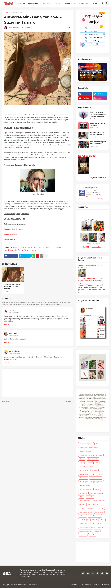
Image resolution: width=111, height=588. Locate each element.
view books (99, 198)
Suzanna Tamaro (24, 250)
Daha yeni (6, 401)
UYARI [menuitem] (94, 3)
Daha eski (68, 401)
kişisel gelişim (84, 520)
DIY (97, 444)
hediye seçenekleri (85, 512)
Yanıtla (6, 324)
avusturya (82, 466)
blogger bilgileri (84, 485)
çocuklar (92, 535)
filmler (81, 508)
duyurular (90, 497)
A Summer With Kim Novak (13, 229)
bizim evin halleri (95, 478)
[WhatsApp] (33, 256)
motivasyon (83, 523)
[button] (102, 3)
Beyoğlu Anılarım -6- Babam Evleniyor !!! (97, 133)
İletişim (96, 585)
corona (97, 489)
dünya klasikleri (84, 501)
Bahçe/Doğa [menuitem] (33, 3)
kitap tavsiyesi (39, 247)
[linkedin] (107, 573)
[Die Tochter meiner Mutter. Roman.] (83, 173)
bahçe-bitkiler (84, 470)
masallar (94, 520)
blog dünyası (83, 482)
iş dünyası (82, 516)
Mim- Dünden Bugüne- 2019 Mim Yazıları (98, 143)
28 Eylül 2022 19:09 (14, 353)
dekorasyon (83, 493)
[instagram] (93, 573)
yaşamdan (82, 535)
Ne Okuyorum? (87, 155)
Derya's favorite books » (98, 178)
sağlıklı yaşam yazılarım (87, 527)
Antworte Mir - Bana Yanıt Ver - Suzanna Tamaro (12, 287)
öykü (15, 250)
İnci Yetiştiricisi (9, 239)
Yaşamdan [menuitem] (46, 3)
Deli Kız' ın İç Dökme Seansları (89, 447)
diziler (81, 497)
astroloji (97, 463)
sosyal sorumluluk (85, 531)
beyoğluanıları (84, 474)
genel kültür (91, 508)
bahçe (91, 466)
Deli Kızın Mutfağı (85, 451)
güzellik (100, 508)
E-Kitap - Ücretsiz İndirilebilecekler (90, 455)
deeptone (13, 333)
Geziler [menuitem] (57, 3)
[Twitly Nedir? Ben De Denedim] (83, 125)
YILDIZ (12, 310)
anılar (90, 463)
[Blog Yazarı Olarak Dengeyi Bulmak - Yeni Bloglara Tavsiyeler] (83, 115)
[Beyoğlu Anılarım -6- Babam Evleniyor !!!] (83, 135)
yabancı (34, 250)
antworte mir (17, 12)
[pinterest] (97, 573)
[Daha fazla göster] (46, 256)
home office (99, 512)
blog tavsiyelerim (96, 482)
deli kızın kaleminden (97, 493)
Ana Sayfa (7, 12)
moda (102, 520)
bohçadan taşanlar (85, 489)
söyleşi (97, 531)
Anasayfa (73, 585)
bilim (93, 474)
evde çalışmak (93, 504)
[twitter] (88, 573)
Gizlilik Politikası (85, 585)
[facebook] (85, 94)
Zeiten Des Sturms (10, 234)
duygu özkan (14, 351)
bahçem (94, 470)
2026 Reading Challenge (90, 187)
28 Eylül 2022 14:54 (14, 335)
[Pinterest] (37, 256)
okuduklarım (8, 250)
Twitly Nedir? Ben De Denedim (97, 124)
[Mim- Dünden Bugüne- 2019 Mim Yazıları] (83, 144)
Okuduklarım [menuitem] (70, 3)
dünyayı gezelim (98, 501)
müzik (92, 523)
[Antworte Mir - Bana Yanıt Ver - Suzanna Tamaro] (13, 274)
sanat (99, 523)
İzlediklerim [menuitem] (83, 3)
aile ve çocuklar (93, 459)
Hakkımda (105, 585)
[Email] (41, 256)
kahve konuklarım (95, 516)
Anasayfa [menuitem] (21, 3)
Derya (87, 191)
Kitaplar (47, 247)
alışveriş (82, 463)
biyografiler (83, 478)
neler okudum (56, 247)
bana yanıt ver (28, 247)
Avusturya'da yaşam (86, 444)
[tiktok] (102, 573)
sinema (100, 527)
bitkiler (101, 474)
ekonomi (82, 504)
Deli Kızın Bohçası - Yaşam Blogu (26, 585)
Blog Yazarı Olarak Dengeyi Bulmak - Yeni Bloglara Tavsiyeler (98, 114)
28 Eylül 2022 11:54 (14, 312)
